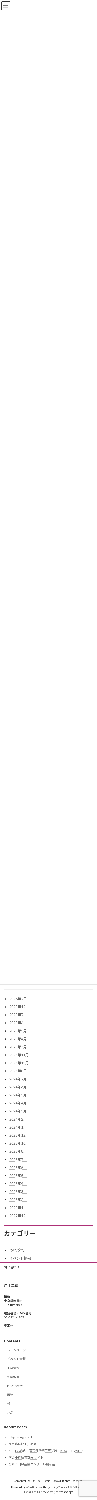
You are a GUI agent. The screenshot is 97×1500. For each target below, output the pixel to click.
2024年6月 (18, 1087)
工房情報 (13, 1368)
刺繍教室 (13, 1377)
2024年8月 (18, 1071)
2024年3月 (18, 1111)
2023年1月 (18, 1207)
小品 (10, 1413)
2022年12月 (19, 1215)
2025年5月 (18, 1031)
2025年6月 (18, 1022)
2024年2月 (18, 1119)
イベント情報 (20, 1258)
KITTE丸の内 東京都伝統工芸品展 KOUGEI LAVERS (46, 1451)
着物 (10, 1395)
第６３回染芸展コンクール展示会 (32, 1465)
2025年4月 (18, 1039)
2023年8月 (18, 1151)
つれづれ (16, 1250)
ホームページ (16, 1350)
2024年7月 (18, 1079)
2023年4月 (18, 1183)
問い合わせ (11, 1267)
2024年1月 (18, 1127)
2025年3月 (18, 1047)
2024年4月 (18, 1103)
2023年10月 (19, 1143)
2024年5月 (18, 1095)
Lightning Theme (56, 1487)
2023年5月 (18, 1175)
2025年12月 (19, 1006)
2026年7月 (18, 998)
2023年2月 (18, 1199)
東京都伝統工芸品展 (22, 1444)
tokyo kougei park (21, 1437)
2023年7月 (18, 1159)
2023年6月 (18, 1167)
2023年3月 (18, 1191)
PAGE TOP (89, 1449)
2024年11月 (19, 1055)
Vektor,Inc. (52, 1492)
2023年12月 (19, 1135)
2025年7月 (18, 1014)
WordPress (33, 1487)
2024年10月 (19, 1063)
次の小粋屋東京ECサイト (26, 1458)
